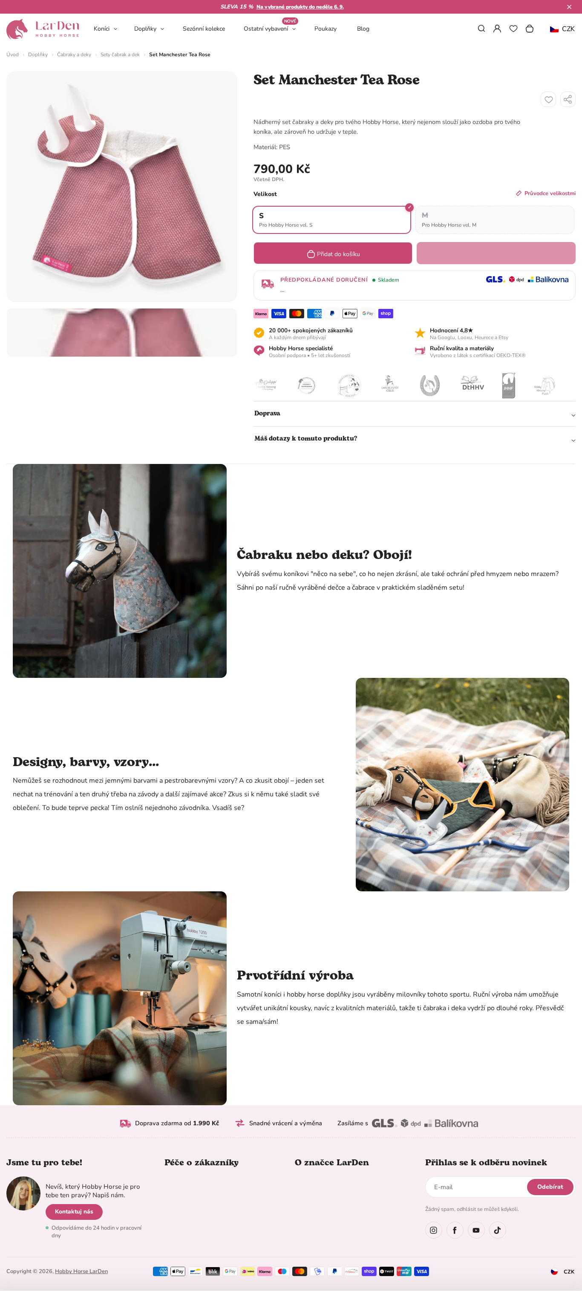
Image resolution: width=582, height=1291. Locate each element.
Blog (363, 29)
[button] (569, 6)
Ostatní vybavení (270, 28)
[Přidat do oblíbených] (548, 99)
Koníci (101, 29)
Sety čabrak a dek (120, 54)
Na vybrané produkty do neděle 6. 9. (300, 6)
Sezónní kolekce (204, 29)
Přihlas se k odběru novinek (486, 1163)
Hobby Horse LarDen (81, 1271)
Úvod (12, 54)
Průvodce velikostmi (550, 193)
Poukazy (325, 29)
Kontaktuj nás (74, 1211)
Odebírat (550, 1187)
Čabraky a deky (74, 54)
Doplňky (145, 29)
